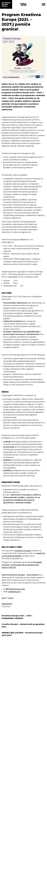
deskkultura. (13, 592)
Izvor (4, 598)
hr (20, 592)
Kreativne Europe (22, 551)
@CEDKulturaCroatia (15, 589)
